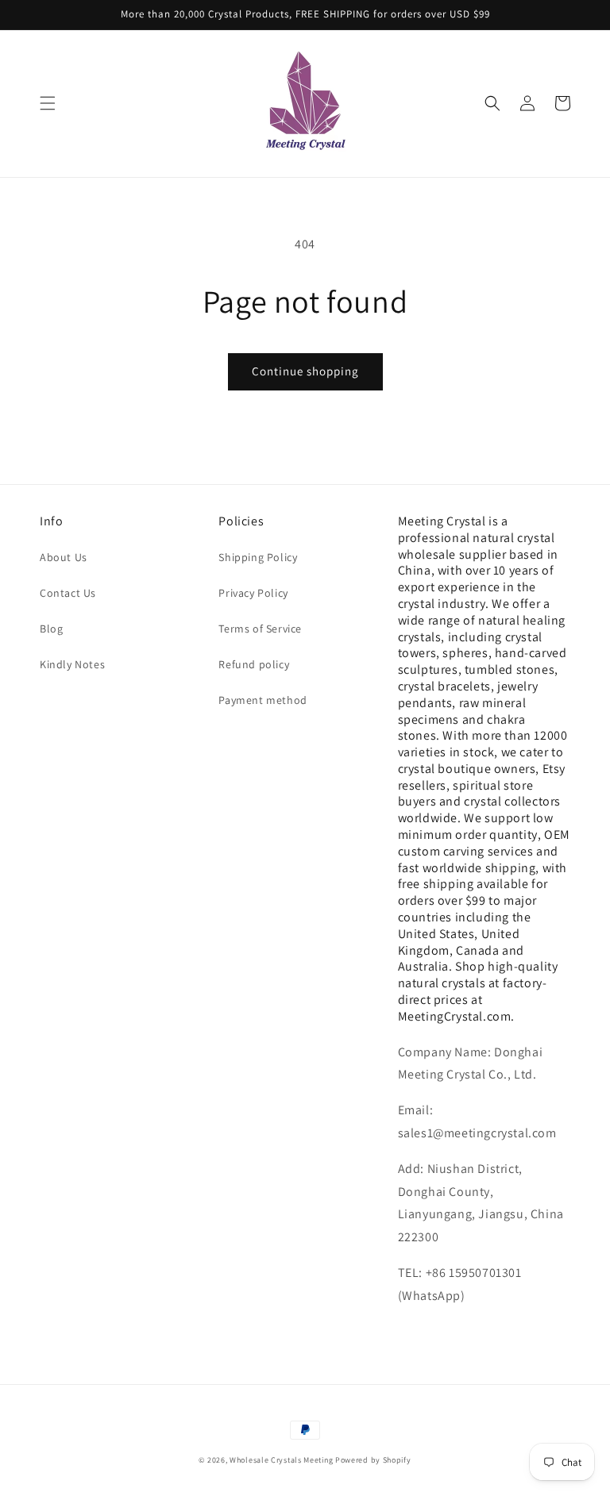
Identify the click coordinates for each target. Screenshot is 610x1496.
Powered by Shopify (373, 1460)
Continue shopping (305, 371)
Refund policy (253, 664)
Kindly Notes (72, 664)
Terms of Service (260, 628)
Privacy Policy (253, 593)
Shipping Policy (257, 557)
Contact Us (68, 593)
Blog (51, 628)
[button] (47, 103)
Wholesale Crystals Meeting (281, 1460)
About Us (63, 557)
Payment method (262, 700)
